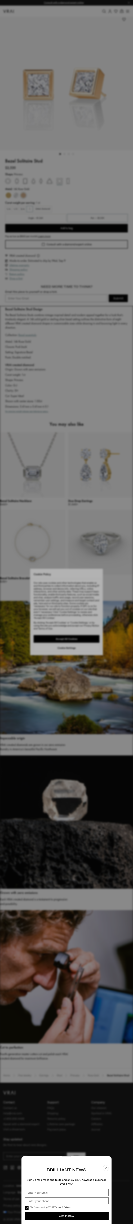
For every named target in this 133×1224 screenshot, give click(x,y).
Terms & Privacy (63, 1207)
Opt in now (66, 1216)
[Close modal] (66, 612)
